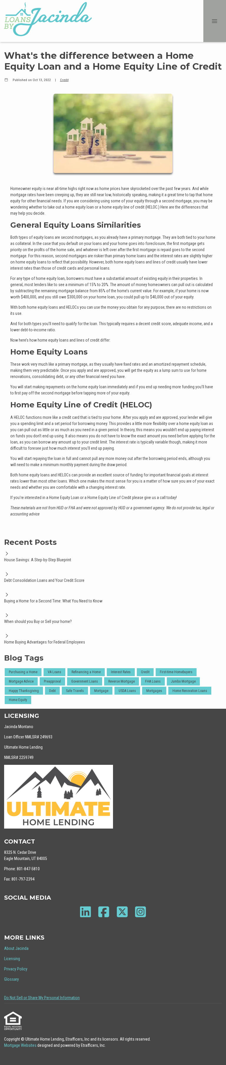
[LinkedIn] (85, 912)
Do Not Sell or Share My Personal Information (42, 997)
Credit (64, 80)
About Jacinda (16, 948)
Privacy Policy (15, 969)
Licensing (12, 958)
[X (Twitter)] (122, 912)
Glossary (11, 979)
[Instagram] (141, 912)
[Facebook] (104, 912)
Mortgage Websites (20, 1045)
